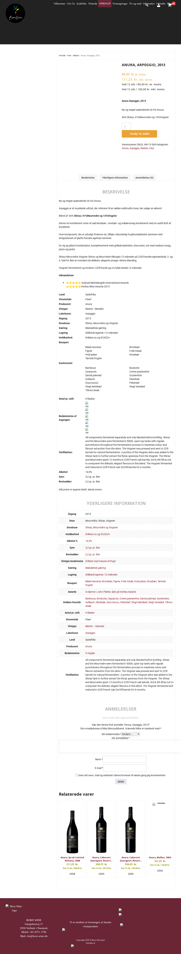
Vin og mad (135, 3)
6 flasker (90, 612)
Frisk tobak (127, 581)
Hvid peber (140, 581)
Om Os (71, 3)
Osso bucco (112, 602)
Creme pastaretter (129, 598)
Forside (62, 55)
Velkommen (59, 3)
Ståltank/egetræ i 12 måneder (101, 574)
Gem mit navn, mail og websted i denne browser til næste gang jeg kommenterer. (122, 775)
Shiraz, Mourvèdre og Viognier (101, 527)
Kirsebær (151, 581)
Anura (125, 148)
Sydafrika (81, 3)
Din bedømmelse (111, 734)
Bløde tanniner (93, 581)
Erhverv (170, 3)
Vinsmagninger (119, 3)
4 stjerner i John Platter (97, 591)
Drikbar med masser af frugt (100, 561)
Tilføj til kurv (139, 133)
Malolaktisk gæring (95, 567)
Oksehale (100, 602)
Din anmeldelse (121, 738)
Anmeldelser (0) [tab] (144, 177)
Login (158, 8)
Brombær (107, 581)
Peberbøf (125, 602)
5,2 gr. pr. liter (92, 547)
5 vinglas (90, 653)
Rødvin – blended (94, 626)
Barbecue (90, 598)
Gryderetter (163, 598)
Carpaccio (113, 598)
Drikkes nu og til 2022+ (97, 534)
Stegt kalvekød (139, 602)
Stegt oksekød (156, 602)
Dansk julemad (148, 598)
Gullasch (90, 602)
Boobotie (102, 598)
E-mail (99, 768)
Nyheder (160, 3)
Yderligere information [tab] (115, 177)
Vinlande (92, 3)
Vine (69, 55)
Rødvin (76, 55)
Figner (116, 581)
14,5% (88, 541)
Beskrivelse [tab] (88, 177)
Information (149, 3)
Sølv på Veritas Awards (124, 591)
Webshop (105, 3)
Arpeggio (134, 148)
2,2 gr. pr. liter (92, 554)
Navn (99, 759)
